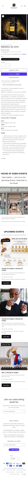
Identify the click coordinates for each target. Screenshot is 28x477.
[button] (2, 5)
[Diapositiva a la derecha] (16, 42)
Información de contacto (15, 474)
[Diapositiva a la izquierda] (11, 42)
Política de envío (19, 472)
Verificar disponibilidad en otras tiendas (12, 84)
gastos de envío (5, 51)
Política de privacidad (21, 469)
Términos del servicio (10, 472)
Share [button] (4, 158)
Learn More (6, 283)
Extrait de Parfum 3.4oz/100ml (10, 59)
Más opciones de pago (14, 77)
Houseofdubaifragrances (13, 468)
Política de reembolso (11, 469)
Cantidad (3, 62)
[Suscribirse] (23, 411)
